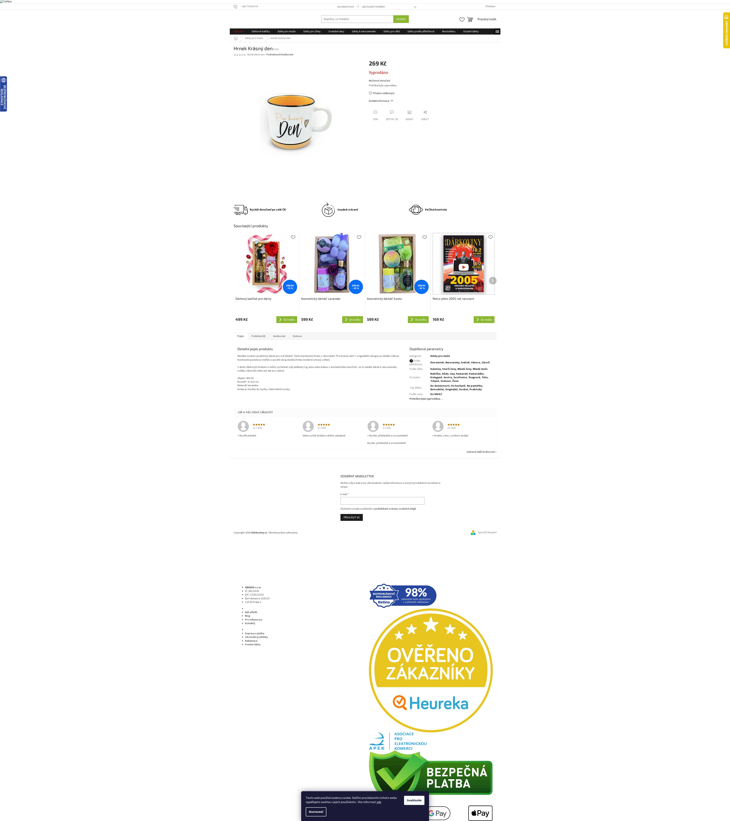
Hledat (401, 19)
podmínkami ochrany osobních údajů (395, 509)
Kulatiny (435, 369)
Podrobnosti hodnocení (279, 55)
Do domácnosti (440, 386)
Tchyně (434, 381)
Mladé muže (480, 369)
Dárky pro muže (440, 356)
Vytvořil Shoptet (487, 533)
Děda (445, 374)
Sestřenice (460, 377)
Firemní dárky (253, 644)
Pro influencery (253, 620)
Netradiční (437, 389)
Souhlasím (414, 800)
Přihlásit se (352, 517)
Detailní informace (379, 101)
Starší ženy (449, 369)
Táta (485, 377)
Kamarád (462, 374)
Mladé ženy (464, 369)
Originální (451, 389)
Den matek (437, 362)
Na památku (474, 386)
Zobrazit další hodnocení (480, 452)
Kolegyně (436, 377)
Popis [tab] (240, 336)
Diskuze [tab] (297, 336)
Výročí (486, 362)
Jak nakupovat (345, 7)
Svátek (465, 362)
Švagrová (474, 377)
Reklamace (251, 641)
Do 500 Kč (436, 394)
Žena (455, 381)
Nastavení (316, 812)
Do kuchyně (458, 386)
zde (379, 802)
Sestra (448, 377)
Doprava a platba (254, 633)
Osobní (463, 389)
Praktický (475, 389)
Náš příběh (251, 612)
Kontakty (250, 623)
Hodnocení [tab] (279, 336)
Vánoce (475, 362)
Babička (435, 374)
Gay (452, 374)
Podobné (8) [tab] (258, 336)
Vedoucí (446, 381)
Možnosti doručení (379, 81)
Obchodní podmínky (373, 7)
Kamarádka (476, 374)
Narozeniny (452, 362)
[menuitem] (239, 31)
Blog (247, 616)
